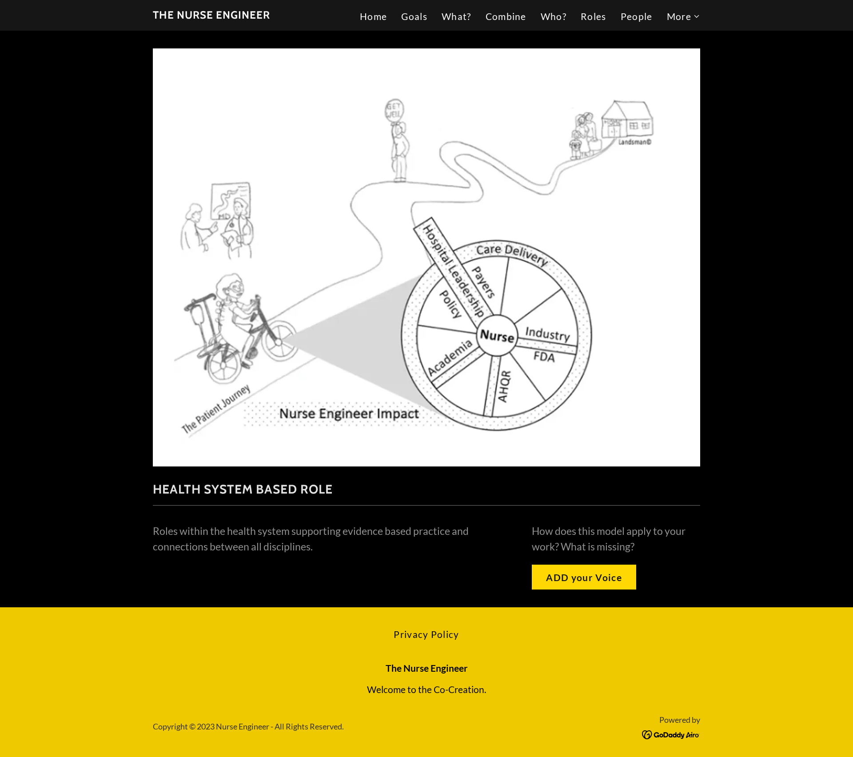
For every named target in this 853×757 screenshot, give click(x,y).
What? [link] (456, 16)
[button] (683, 16)
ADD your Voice (584, 577)
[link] (211, 14)
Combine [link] (506, 16)
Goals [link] (414, 16)
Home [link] (373, 16)
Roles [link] (593, 16)
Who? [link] (553, 16)
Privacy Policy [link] (426, 634)
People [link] (637, 16)
